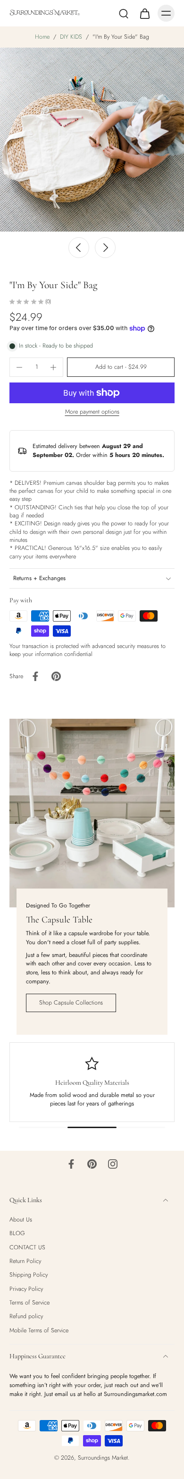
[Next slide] (105, 247)
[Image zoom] (92, 140)
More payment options (92, 412)
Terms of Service (29, 1303)
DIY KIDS (71, 37)
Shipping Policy (28, 1275)
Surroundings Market (103, 1458)
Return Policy (25, 1261)
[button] (121, 367)
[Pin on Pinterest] (56, 676)
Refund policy (26, 1317)
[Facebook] (71, 1164)
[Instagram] (112, 1164)
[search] (123, 13)
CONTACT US (27, 1248)
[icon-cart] (144, 13)
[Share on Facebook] (35, 676)
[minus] (19, 367)
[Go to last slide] (78, 247)
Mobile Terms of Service (38, 1331)
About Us (20, 1220)
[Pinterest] (92, 1164)
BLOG (17, 1234)
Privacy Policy (26, 1289)
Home (42, 37)
